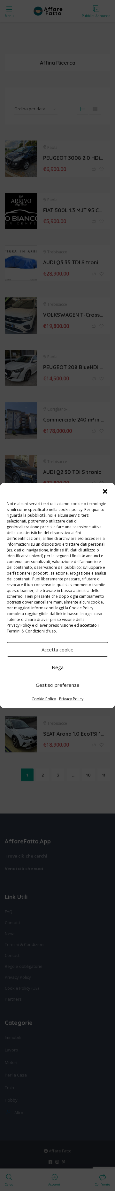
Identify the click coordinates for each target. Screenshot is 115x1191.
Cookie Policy (44, 699)
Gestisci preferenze (58, 685)
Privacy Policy (19, 625)
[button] (105, 491)
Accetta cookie (57, 649)
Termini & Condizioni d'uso (31, 631)
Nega (58, 667)
